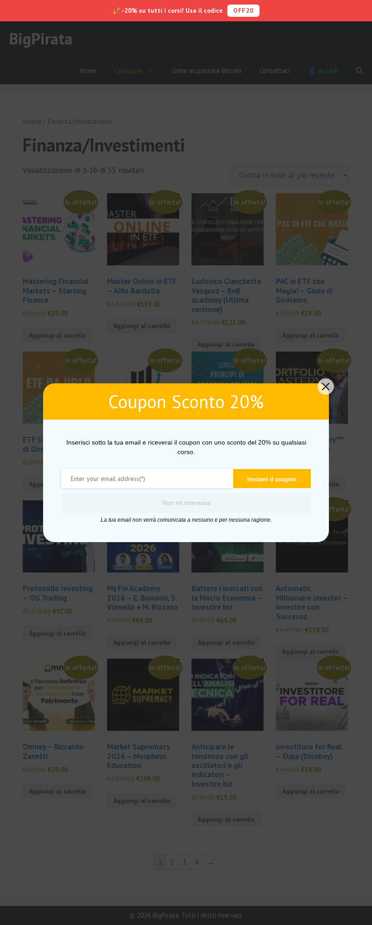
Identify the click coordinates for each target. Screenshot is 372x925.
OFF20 (243, 10)
